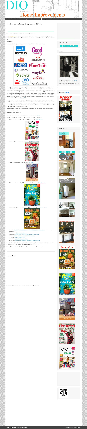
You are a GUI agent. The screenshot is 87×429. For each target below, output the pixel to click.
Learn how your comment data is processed (31, 285)
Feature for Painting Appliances (21, 238)
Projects (27, 19)
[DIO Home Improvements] (43, 9)
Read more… (74, 84)
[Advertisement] (31, 28)
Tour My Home (20, 19)
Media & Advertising (36, 19)
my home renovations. (71, 81)
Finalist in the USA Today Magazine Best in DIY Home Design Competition (29, 229)
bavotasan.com (77, 427)
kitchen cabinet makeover (21, 232)
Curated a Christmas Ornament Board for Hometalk (24, 235)
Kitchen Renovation (41, 182)
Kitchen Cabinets (39, 119)
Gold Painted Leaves (42, 207)
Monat (58, 19)
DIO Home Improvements (17, 427)
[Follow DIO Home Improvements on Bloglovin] (64, 92)
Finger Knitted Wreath (34, 141)
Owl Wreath (31, 162)
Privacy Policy (45, 19)
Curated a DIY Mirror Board (19, 237)
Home (7, 19)
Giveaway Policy (23, 97)
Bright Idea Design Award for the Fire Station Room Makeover (27, 240)
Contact (53, 19)
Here (38, 114)
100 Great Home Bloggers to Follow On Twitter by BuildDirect (27, 234)
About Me (13, 19)
